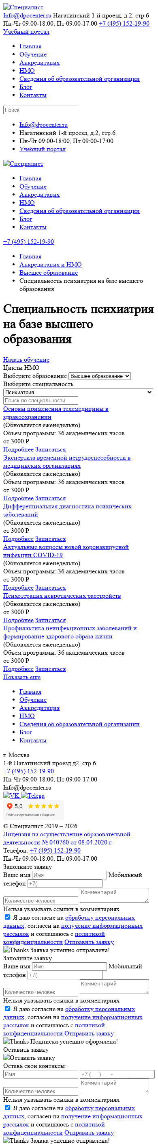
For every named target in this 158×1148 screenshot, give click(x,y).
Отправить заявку (89, 942)
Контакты (33, 95)
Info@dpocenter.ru (27, 15)
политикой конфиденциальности (54, 938)
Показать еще (22, 677)
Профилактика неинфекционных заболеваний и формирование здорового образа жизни (70, 632)
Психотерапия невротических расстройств (62, 595)
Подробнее (18, 449)
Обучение (33, 54)
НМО (27, 70)
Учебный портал (26, 31)
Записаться (50, 449)
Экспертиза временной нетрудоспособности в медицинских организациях (67, 461)
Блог (25, 87)
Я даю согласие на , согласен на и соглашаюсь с (73, 930)
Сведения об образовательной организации (79, 78)
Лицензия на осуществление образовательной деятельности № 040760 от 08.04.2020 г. (66, 838)
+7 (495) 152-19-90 (124, 23)
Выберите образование (35, 376)
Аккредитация (39, 62)
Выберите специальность (38, 384)
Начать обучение (26, 359)
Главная (30, 46)
